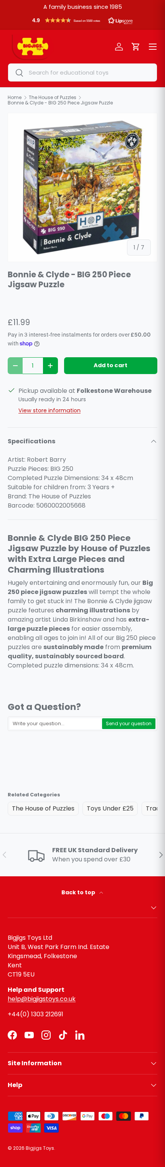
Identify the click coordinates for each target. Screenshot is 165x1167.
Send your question (129, 723)
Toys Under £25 (110, 808)
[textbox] (55, 724)
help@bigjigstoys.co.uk (42, 998)
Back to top (78, 892)
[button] (82, 22)
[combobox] (82, 72)
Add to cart (110, 365)
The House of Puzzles (43, 808)
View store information (49, 410)
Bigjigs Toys (40, 1148)
